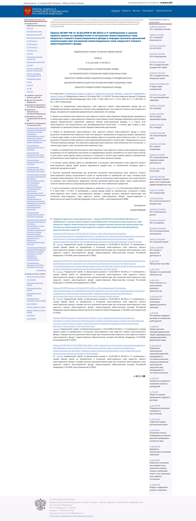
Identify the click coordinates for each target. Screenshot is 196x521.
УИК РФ (30, 85)
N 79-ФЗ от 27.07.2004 (157, 62)
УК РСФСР (31, 315)
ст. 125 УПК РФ (155, 419)
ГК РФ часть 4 (32, 50)
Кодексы (126, 10)
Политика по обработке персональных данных (71, 516)
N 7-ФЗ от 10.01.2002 (157, 114)
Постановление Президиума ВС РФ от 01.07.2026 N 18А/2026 (35, 215)
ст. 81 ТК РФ (154, 313)
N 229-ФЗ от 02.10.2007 (158, 228)
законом (142, 140)
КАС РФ (30, 65)
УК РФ (29, 88)
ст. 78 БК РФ (154, 326)
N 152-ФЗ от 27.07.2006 (157, 209)
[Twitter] (139, 375)
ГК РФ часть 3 (32, 47)
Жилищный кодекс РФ (35, 62)
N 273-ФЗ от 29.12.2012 (157, 54)
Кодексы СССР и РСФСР (36, 274)
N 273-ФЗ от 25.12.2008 (158, 95)
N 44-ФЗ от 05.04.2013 (157, 220)
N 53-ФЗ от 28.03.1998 (157, 239)
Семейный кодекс (34, 79)
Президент (148, 10)
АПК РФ (30, 28)
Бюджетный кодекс (34, 31)
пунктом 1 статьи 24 (123, 94)
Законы (136, 10)
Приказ (59, 244)
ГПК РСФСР (31, 280)
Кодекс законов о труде (36, 307)
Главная (115, 10)
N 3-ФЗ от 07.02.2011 (157, 125)
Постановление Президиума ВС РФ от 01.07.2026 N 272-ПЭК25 (35, 169)
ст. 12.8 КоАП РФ (155, 346)
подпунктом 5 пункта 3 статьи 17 (80, 94)
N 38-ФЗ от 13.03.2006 (157, 106)
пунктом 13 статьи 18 (104, 94)
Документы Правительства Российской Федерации (36, 112)
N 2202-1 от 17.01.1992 (157, 190)
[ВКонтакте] (137, 375)
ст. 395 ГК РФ (154, 280)
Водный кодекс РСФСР (36, 277)
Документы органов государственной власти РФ (36, 118)
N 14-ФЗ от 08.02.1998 (157, 168)
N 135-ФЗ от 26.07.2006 (157, 144)
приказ (56, 329)
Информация (30, 3)
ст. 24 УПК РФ (154, 430)
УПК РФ (30, 92)
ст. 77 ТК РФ (154, 392)
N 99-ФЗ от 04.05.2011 (157, 155)
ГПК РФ (30, 54)
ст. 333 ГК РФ (154, 261)
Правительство (164, 10)
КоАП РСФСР (32, 304)
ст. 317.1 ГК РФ (154, 269)
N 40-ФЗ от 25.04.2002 (157, 46)
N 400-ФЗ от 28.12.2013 (157, 26)
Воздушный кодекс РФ (36, 38)
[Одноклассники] (142, 375)
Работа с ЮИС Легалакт (73, 3)
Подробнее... (41, 270)
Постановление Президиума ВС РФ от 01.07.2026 (35, 148)
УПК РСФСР (31, 319)
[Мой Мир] (144, 375)
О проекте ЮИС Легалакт (49, 3)
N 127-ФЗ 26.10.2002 (156, 198)
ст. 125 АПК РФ (155, 485)
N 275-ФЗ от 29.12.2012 (157, 73)
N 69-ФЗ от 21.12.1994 (157, 35)
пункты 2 (109, 188)
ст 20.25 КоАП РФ (156, 296)
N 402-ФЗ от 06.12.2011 (157, 133)
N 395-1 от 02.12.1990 (156, 247)
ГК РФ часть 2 (32, 44)
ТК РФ (29, 82)
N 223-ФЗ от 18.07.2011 (157, 176)
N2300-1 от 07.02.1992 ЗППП (159, 84)
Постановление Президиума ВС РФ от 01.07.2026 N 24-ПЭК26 (35, 155)
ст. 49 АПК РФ (155, 460)
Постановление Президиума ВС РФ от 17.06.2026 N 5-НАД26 (35, 265)
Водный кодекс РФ (34, 35)
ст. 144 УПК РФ (155, 405)
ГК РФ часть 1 (32, 41)
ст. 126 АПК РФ (155, 446)
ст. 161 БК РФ (154, 378)
